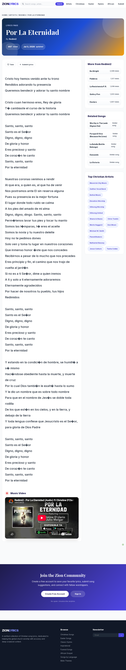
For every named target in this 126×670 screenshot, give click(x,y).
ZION (10, 4)
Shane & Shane (96, 219)
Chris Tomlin (113, 219)
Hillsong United (96, 213)
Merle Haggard (96, 225)
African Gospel (66, 653)
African (111, 4)
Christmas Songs (67, 634)
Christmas (80, 4)
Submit (121, 4)
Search (59, 4)
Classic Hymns (66, 642)
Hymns (101, 4)
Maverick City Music (98, 183)
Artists (69, 4)
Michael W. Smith (97, 231)
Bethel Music (95, 195)
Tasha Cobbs (112, 249)
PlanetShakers (96, 237)
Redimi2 (22, 15)
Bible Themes (66, 661)
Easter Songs (66, 638)
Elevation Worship (97, 201)
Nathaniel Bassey (97, 243)
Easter (91, 4)
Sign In (78, 594)
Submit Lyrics (27, 64)
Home (4, 15)
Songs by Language (69, 657)
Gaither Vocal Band (98, 189)
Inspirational (65, 646)
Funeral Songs (66, 649)
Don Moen (112, 225)
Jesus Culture (96, 249)
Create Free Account (55, 594)
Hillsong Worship (97, 207)
